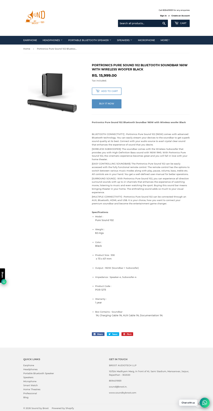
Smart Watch (30, 385)
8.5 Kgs (99, 233)
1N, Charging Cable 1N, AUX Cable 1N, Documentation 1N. (129, 315)
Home (26, 48)
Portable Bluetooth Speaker (88, 40)
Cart (182, 23)
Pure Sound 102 (104, 220)
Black (98, 245)
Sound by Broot (40, 408)
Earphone (30, 40)
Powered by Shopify (63, 408)
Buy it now (106, 103)
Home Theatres (31, 389)
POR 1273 (100, 289)
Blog (25, 397)
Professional (30, 393)
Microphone (146, 40)
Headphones (52, 40)
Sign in (163, 16)
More (164, 40)
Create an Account (180, 16)
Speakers (123, 40)
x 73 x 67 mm (103, 258)
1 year (98, 302)
